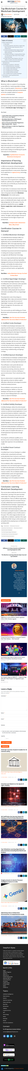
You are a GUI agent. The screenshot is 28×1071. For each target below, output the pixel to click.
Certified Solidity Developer (8, 536)
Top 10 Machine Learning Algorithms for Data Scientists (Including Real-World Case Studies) (13, 850)
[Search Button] (26, 2)
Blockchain (4, 614)
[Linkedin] (11, 1036)
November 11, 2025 (5, 660)
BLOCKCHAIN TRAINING (7, 530)
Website (3, 725)
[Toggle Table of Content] (24, 41)
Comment (4, 696)
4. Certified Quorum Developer (12, 70)
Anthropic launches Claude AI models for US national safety (14, 750)
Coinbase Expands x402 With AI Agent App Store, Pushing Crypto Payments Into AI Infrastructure (15, 47)
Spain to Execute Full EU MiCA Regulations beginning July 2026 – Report (13, 123)
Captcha (3, 736)
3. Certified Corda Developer (11, 69)
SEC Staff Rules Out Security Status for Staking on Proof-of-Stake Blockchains (12, 817)
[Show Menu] (1, 2)
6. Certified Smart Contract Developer (13, 73)
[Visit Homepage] (14, 2)
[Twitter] (7, 1036)
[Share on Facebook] (4, 36)
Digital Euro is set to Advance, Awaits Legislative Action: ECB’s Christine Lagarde (12, 618)
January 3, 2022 (14, 873)
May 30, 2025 (11, 842)
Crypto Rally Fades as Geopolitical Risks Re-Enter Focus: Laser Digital (13, 116)
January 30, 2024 (12, 935)
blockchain (6, 526)
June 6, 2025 (11, 777)
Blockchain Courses (14, 526)
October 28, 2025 (5, 682)
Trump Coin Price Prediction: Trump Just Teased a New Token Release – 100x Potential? (13, 638)
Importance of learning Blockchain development (11, 62)
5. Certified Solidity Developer (11, 72)
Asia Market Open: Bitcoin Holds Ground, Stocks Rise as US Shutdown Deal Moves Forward (13, 658)
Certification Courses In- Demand (11, 64)
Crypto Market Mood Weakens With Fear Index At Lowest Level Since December (14, 59)
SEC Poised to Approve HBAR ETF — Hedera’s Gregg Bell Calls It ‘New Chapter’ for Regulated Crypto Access (13, 678)
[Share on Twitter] (11, 36)
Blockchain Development (7, 528)
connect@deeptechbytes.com (10, 1031)
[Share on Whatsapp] (24, 36)
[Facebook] (4, 1036)
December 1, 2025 (12, 809)
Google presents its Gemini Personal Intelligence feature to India (11, 880)
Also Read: (7, 44)
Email (3, 719)
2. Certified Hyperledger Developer (12, 67)
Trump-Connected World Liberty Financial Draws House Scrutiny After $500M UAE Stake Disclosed (14, 51)
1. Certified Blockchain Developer (12, 66)
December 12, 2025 (5, 640)
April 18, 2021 (16, 14)
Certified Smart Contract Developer (9, 534)
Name (3, 713)
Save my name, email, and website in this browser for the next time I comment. (14, 732)
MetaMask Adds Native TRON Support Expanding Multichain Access (11, 119)
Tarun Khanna (8, 14)
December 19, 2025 (5, 620)
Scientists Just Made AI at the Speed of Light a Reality (12, 784)
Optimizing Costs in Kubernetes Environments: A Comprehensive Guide (12, 913)
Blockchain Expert (18, 528)
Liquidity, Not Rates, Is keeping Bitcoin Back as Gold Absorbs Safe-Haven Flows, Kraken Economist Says (15, 56)
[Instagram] (14, 1036)
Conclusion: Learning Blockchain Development (11, 76)
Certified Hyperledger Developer (9, 532)
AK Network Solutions (19, 1068)
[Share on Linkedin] (17, 36)
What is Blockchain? (8, 42)
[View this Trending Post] (1, 873)
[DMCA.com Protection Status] (5, 1065)
